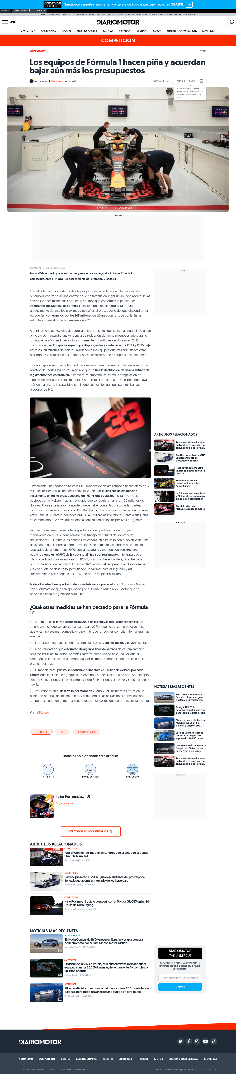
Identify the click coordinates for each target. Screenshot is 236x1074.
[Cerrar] (204, 88)
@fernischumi (56, 81)
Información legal (175, 1069)
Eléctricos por (21, 11)
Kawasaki (119, 14)
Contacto (159, 1069)
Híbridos (142, 31)
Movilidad (208, 31)
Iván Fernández (41, 81)
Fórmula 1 (41, 731)
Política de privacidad (206, 1069)
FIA (62, 731)
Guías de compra (87, 31)
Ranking (108, 31)
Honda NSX (104, 14)
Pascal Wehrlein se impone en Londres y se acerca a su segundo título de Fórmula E (81, 273)
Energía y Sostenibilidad (182, 31)
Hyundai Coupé (85, 14)
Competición (48, 31)
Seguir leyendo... (65, 803)
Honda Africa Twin (155, 14)
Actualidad (28, 31)
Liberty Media (86, 731)
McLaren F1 (175, 14)
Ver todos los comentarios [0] (90, 831)
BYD (43, 14)
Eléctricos (125, 31)
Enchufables (73, 935)
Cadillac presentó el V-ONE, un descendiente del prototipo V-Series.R (73, 279)
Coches (66, 31)
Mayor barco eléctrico (60, 14)
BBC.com (43, 712)
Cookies (189, 1069)
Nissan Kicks (134, 14)
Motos (157, 31)
